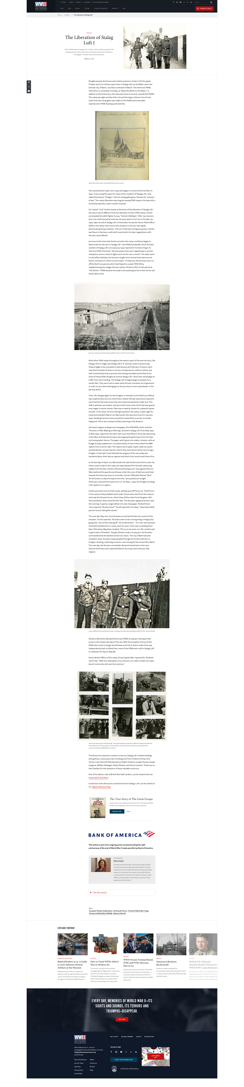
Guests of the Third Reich (98, 777)
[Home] (41, 6)
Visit (62, 8)
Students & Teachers (101, 8)
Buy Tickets (114, 1036)
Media (92, 1060)
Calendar (87, 2)
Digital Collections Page (101, 786)
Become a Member (127, 1036)
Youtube (180, 2)
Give (124, 8)
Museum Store (149, 1036)
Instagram (177, 2)
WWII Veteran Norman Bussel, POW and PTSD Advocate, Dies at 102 (138, 962)
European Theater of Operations (100, 911)
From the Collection (65, 958)
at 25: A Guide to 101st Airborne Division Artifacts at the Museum (72, 964)
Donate (138, 1036)
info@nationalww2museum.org (85, 1052)
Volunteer (77, 1066)
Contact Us (93, 1063)
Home (59, 15)
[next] (191, 950)
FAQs (91, 1070)
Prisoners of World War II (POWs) (100, 913)
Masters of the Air (119, 913)
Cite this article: (100, 892)
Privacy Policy (78, 1070)
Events (77, 8)
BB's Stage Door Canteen (101, 2)
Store (71, 2)
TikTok (187, 2)
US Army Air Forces (120, 911)
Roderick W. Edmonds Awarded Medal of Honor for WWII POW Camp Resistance (203, 964)
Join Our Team (78, 1063)
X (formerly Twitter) (184, 2)
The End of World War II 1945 (138, 911)
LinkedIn (191, 2)
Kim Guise (119, 860)
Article (89, 33)
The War (87, 8)
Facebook (173, 2)
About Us (115, 8)
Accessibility (78, 1073)
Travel (64, 2)
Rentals (92, 1066)
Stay (69, 8)
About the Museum (80, 1060)
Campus (78, 2)
